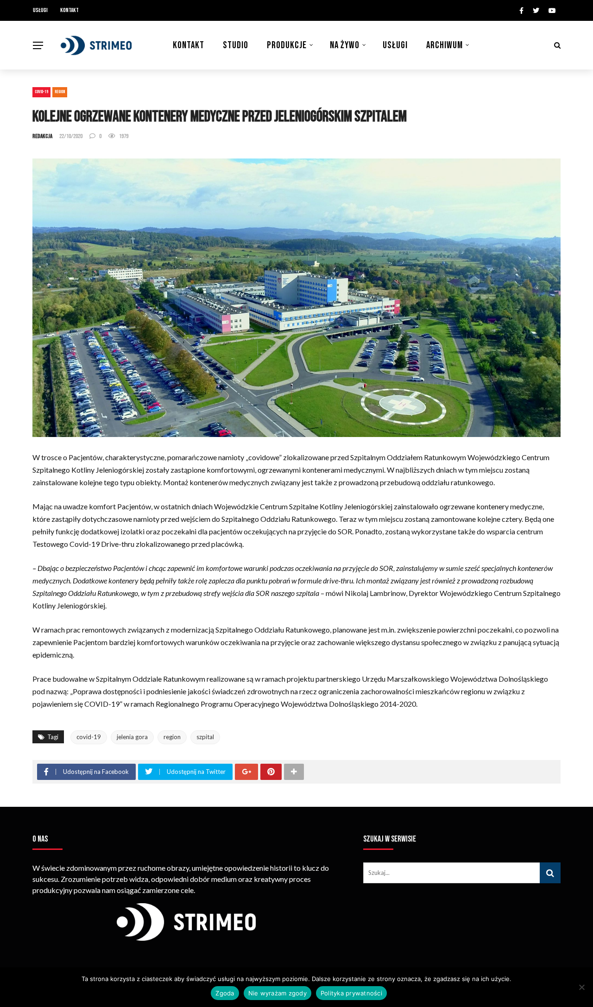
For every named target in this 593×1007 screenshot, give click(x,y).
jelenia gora (132, 737)
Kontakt (69, 10)
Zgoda (224, 993)
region (172, 737)
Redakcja (42, 136)
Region (60, 92)
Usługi (40, 10)
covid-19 (88, 737)
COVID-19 (41, 92)
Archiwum (444, 45)
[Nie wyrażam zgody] (581, 987)
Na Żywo (345, 45)
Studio (235, 45)
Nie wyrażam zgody (277, 993)
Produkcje (287, 45)
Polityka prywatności (351, 993)
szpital (205, 737)
